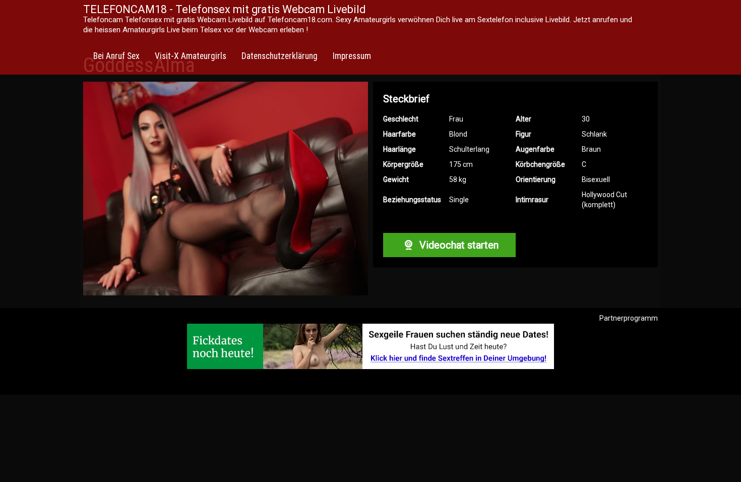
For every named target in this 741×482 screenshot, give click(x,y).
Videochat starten (458, 245)
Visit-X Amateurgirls (190, 56)
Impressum (352, 56)
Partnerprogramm (628, 318)
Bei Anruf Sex (116, 56)
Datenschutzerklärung (279, 56)
